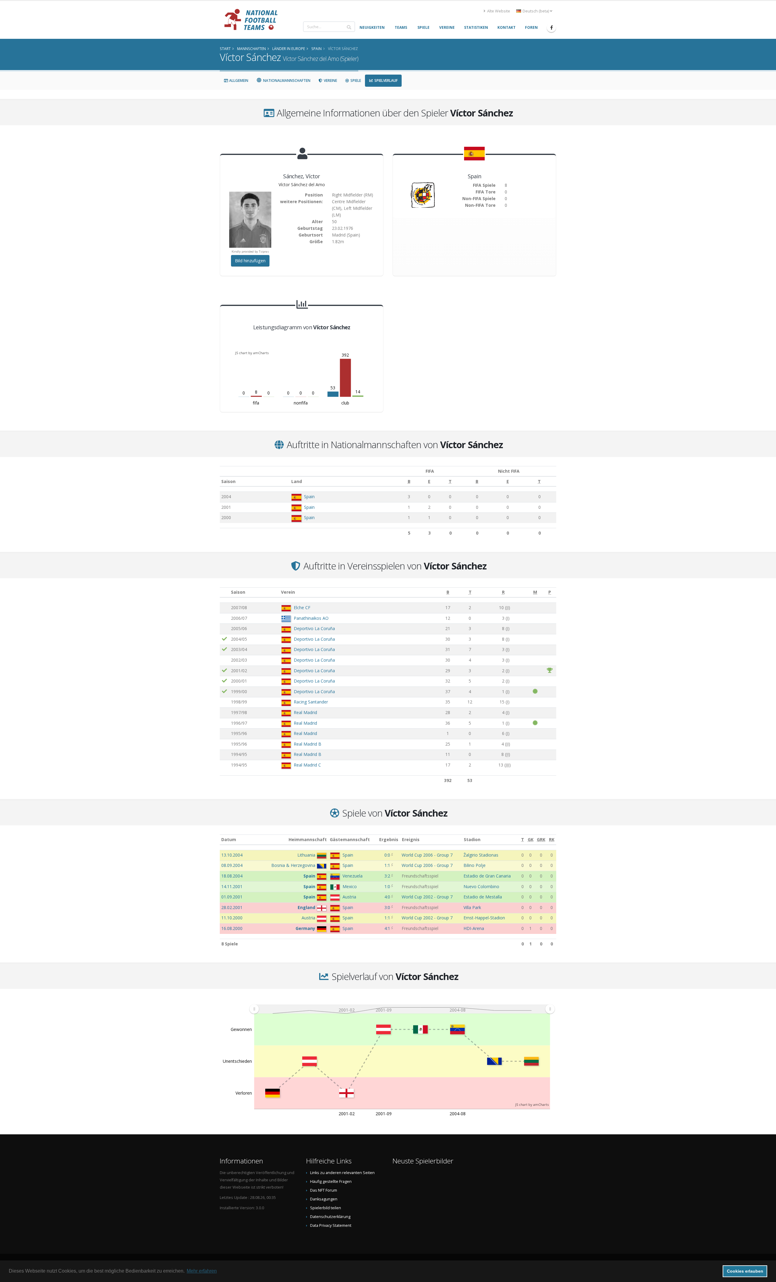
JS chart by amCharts (252, 353)
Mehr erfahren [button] (202, 1271)
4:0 (387, 897)
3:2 (387, 876)
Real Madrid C (307, 765)
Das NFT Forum (323, 1190)
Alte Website (498, 11)
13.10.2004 (231, 855)
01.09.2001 (231, 897)
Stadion (472, 839)
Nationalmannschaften (286, 80)
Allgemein (238, 80)
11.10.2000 (231, 918)
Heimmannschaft (308, 839)
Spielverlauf (385, 80)
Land (296, 481)
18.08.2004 (231, 876)
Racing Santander (311, 702)
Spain (309, 496)
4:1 (387, 928)
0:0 (387, 855)
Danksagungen (323, 1199)
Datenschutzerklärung (330, 1216)
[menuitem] (402, 1008)
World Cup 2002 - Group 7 (427, 897)
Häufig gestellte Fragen (331, 1181)
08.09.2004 (231, 865)
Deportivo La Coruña (314, 628)
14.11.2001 (231, 886)
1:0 (387, 886)
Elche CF (302, 607)
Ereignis (411, 839)
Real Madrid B (307, 744)
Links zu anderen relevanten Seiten (342, 1172)
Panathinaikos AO (311, 618)
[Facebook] (551, 27)
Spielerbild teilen (325, 1207)
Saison (228, 481)
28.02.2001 (231, 907)
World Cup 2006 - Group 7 (427, 855)
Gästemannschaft (350, 839)
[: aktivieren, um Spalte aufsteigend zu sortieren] (224, 592)
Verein (288, 592)
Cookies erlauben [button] (745, 1271)
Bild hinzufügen (250, 260)
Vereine (330, 80)
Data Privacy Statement (330, 1225)
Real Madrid (305, 712)
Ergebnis (388, 839)
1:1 (387, 865)
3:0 (387, 907)
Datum (228, 839)
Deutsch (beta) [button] (536, 11)
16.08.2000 (231, 928)
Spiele (355, 80)
